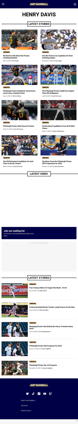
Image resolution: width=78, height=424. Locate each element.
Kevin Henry (17, 96)
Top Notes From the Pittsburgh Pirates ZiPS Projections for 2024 (57, 162)
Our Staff (24, 405)
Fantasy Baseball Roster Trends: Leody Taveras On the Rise (52, 307)
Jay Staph (15, 61)
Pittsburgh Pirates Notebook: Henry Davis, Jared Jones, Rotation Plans (19, 92)
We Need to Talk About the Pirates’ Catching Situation (16, 57)
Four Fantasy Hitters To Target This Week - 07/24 (48, 288)
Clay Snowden (43, 310)
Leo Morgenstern (44, 331)
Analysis (6, 52)
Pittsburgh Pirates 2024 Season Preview (18, 126)
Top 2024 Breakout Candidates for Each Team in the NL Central (18, 162)
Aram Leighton (46, 349)
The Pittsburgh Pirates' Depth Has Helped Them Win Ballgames (58, 92)
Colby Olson (43, 291)
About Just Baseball (28, 400)
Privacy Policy (26, 410)
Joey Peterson (57, 96)
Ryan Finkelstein (58, 131)
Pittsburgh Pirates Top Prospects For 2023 (45, 346)
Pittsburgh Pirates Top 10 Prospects (43, 365)
